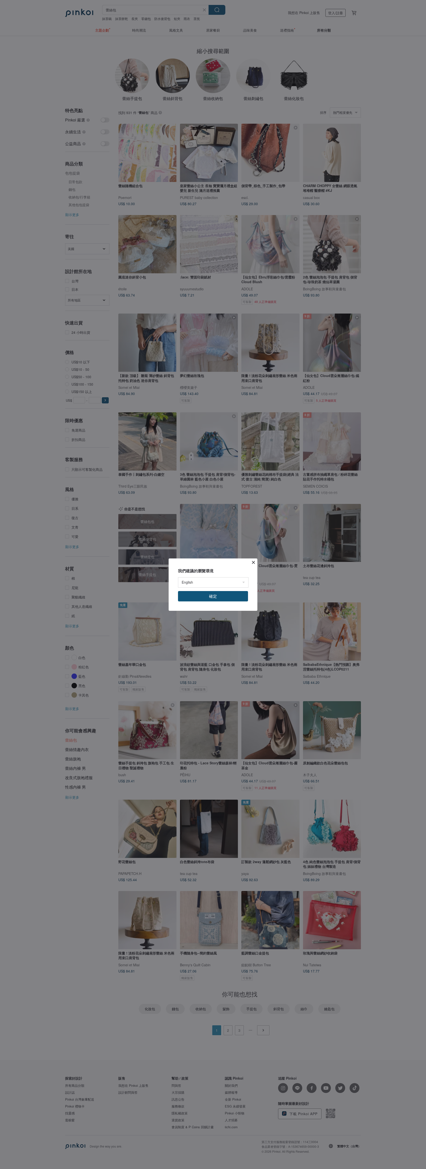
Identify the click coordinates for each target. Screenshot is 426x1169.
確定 (213, 596)
